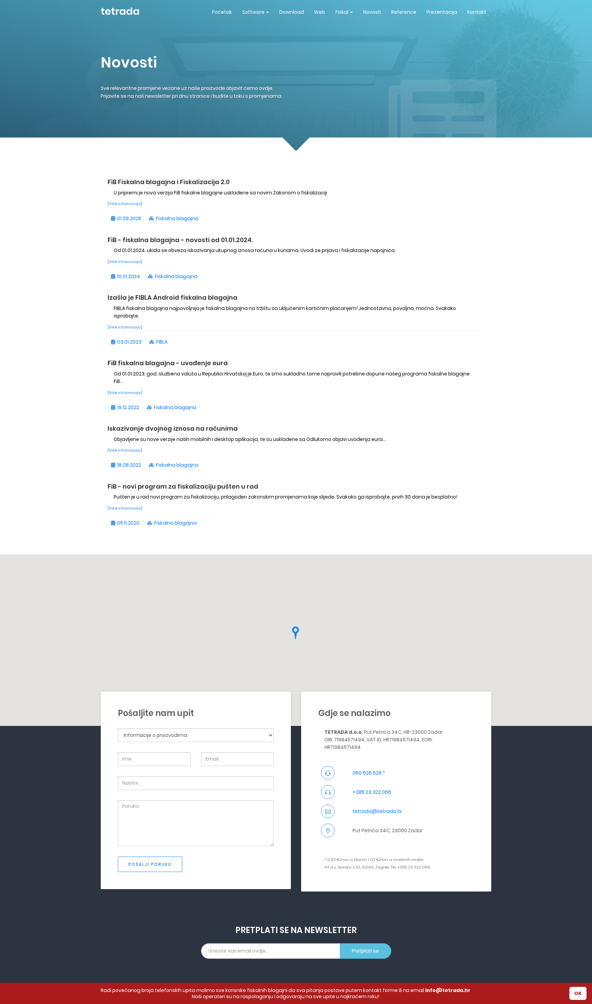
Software (253, 12)
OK (578, 993)
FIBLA (162, 341)
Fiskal (341, 12)
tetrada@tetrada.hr (377, 811)
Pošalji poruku (150, 864)
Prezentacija (442, 12)
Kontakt (476, 12)
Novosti (372, 12)
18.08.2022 (129, 465)
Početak (222, 12)
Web (319, 12)
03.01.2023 (129, 341)
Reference (403, 12)
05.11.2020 (128, 522)
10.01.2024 (128, 276)
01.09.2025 (129, 218)
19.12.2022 (128, 407)
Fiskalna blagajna (177, 218)
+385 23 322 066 (372, 792)
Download (291, 12)
